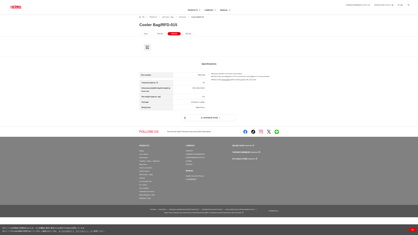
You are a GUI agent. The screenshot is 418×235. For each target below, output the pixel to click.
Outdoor (142, 178)
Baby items (143, 164)
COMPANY (190, 146)
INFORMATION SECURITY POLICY (212, 209)
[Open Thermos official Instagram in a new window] (261, 132)
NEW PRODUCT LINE (147, 195)
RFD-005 (160, 34)
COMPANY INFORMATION (195, 154)
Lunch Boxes (143, 154)
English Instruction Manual (195, 176)
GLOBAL (189, 161)
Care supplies (144, 188)
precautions (226, 80)
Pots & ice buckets (145, 168)
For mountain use (145, 181)
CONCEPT (189, 151)
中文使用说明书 (191, 179)
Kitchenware (143, 157)
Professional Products (146, 191)
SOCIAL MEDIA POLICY (232, 209)
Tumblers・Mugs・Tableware (149, 161)
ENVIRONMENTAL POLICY (195, 157)
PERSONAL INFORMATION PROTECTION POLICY (184, 209)
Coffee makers (144, 171)
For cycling (143, 185)
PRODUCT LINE (145, 198)
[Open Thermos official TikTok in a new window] (253, 132)
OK (412, 230)
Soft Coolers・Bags (146, 174)
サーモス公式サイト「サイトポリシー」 (74, 231)
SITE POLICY (163, 209)
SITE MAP (153, 209)
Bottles (141, 151)
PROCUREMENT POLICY (247, 209)
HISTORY (189, 164)
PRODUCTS (144, 146)
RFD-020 (188, 34)
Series (146, 34)
